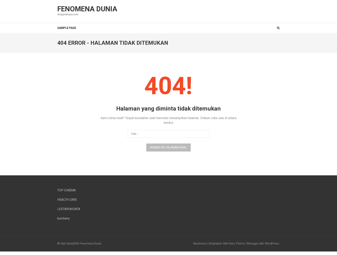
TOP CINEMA (66, 190)
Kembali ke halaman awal (168, 147)
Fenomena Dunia (87, 9)
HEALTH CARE (67, 200)
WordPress (272, 243)
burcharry (63, 218)
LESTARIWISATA (68, 209)
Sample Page (66, 27)
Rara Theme (237, 243)
